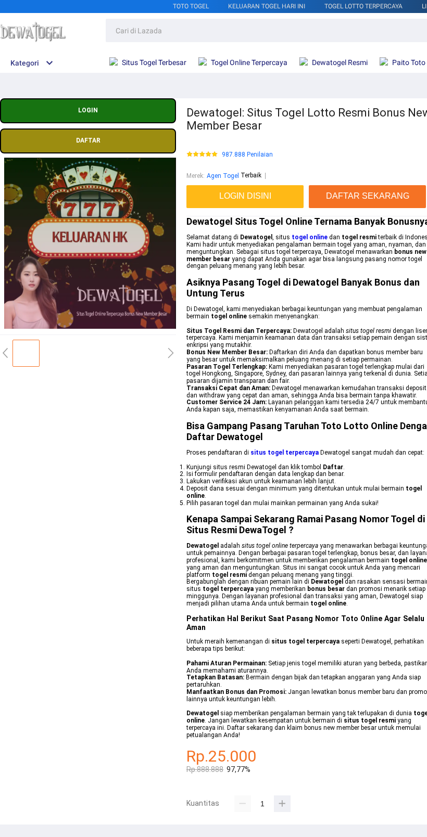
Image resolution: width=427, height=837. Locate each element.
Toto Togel (191, 6)
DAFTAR (88, 140)
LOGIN (88, 110)
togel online (310, 237)
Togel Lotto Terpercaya (363, 6)
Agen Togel (223, 175)
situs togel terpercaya (284, 452)
